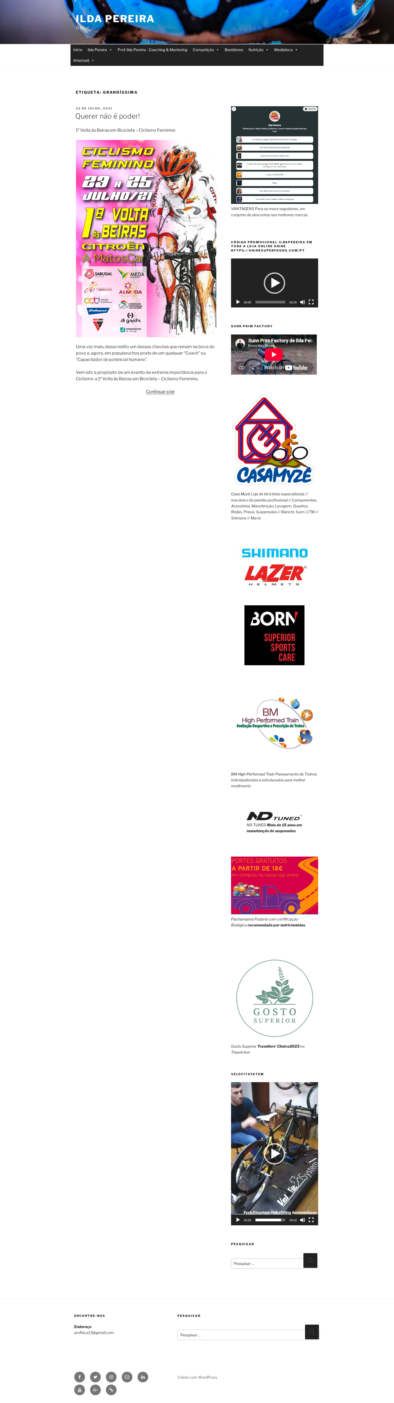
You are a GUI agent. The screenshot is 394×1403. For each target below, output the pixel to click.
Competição (203, 49)
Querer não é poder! (107, 116)
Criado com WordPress (197, 1377)
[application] (274, 282)
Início (77, 49)
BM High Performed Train (252, 774)
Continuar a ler (160, 391)
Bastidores (234, 49)
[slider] (270, 1220)
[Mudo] (302, 302)
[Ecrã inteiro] (311, 302)
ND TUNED (256, 825)
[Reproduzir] (238, 302)
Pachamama (242, 919)
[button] (274, 283)
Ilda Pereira (115, 19)
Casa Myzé (240, 494)
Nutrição (255, 49)
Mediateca (283, 49)
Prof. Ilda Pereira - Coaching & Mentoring (152, 49)
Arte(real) (81, 60)
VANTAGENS (242, 208)
